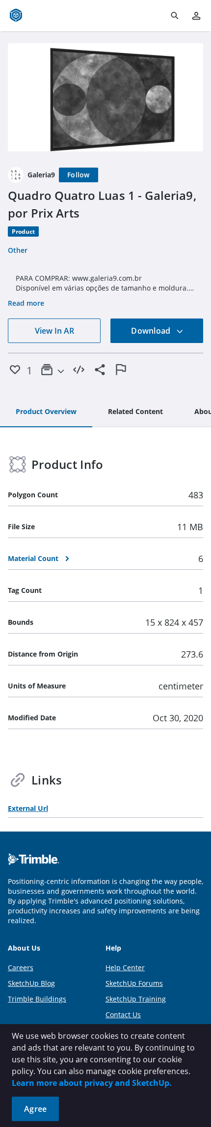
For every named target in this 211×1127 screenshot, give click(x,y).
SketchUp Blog (31, 983)
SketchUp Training (136, 999)
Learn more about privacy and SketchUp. (92, 1083)
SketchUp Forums (134, 983)
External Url (28, 808)
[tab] (46, 412)
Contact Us (123, 1014)
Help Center (125, 967)
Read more (26, 303)
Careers (20, 967)
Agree (35, 1108)
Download (151, 330)
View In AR (54, 330)
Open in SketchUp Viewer (105, 97)
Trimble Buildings (37, 999)
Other (17, 250)
